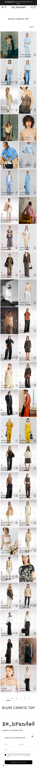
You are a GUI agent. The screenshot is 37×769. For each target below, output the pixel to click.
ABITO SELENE (24, 413)
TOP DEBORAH (5, 468)
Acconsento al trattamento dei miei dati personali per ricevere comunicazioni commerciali (19, 755)
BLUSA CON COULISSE (8, 220)
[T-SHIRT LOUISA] (28, 293)
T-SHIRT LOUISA (24, 302)
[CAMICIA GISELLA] (28, 458)
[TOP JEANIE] (28, 651)
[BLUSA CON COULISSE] (9, 210)
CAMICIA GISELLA (25, 468)
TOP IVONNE (23, 523)
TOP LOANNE (24, 275)
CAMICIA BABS (24, 82)
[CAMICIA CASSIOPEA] (9, 72)
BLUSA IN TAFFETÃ (7, 522)
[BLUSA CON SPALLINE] (9, 568)
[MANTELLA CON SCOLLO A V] (28, 596)
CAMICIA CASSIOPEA (7, 82)
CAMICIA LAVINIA (25, 220)
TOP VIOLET (23, 495)
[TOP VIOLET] (28, 485)
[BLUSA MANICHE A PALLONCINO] (9, 348)
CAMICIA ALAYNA (25, 247)
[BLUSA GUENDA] (28, 348)
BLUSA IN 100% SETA (7, 110)
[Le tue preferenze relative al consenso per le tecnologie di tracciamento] (3, 765)
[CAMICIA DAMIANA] (28, 45)
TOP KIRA (4, 688)
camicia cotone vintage (28, 165)
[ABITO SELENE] (28, 403)
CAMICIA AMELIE (25, 192)
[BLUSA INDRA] (28, 375)
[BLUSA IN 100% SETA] (9, 100)
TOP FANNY (4, 495)
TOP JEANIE (23, 661)
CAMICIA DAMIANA (25, 54)
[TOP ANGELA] (9, 237)
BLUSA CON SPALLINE (7, 576)
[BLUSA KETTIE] (28, 320)
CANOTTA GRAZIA (25, 137)
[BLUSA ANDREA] (9, 45)
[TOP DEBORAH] (9, 458)
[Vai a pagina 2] (29, 698)
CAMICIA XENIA (6, 330)
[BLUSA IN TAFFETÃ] (9, 513)
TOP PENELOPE (5, 661)
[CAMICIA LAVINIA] (28, 210)
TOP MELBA (23, 110)
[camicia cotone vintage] (28, 155)
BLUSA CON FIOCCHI (26, 550)
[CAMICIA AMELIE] (28, 182)
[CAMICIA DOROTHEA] (9, 403)
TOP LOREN (4, 606)
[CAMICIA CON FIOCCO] (9, 623)
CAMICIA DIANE (6, 137)
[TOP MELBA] (28, 100)
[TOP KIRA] (9, 678)
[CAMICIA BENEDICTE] (9, 182)
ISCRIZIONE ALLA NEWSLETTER (18, 762)
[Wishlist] (31, 7)
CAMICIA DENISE (25, 633)
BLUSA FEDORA (6, 302)
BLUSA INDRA (24, 385)
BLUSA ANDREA (6, 54)
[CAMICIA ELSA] (28, 678)
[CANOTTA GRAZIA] (28, 127)
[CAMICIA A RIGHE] (9, 155)
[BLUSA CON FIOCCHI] (28, 541)
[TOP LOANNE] (28, 265)
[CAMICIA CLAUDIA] (9, 265)
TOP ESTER (4, 385)
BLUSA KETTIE (24, 330)
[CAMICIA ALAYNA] (28, 237)
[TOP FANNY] (9, 485)
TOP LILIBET (23, 578)
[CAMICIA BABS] (28, 72)
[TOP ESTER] (9, 375)
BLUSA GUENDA (24, 358)
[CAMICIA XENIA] (9, 320)
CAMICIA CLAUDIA (6, 275)
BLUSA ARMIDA (6, 440)
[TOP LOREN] (9, 596)
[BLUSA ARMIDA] (9, 430)
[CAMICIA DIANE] (9, 127)
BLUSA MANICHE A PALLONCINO (11, 358)
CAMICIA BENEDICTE (7, 192)
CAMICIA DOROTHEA (7, 413)
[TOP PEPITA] (28, 430)
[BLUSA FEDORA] (9, 293)
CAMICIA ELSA (24, 688)
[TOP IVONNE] (28, 513)
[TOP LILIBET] (28, 568)
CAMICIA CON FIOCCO (8, 633)
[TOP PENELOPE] (9, 651)
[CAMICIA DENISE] (28, 623)
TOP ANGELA (5, 247)
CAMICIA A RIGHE (6, 165)
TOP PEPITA (23, 440)
